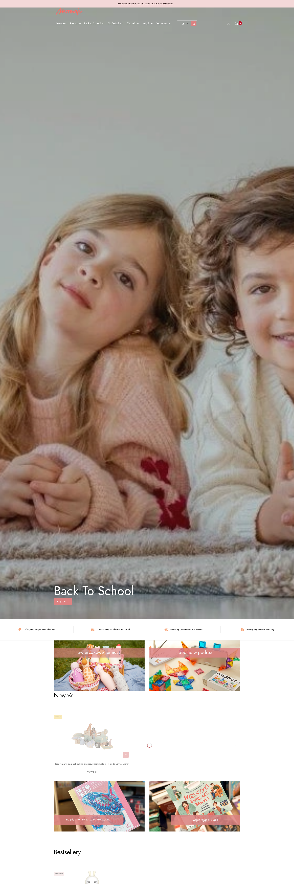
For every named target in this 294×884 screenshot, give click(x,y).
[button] (193, 23)
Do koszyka (126, 755)
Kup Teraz (62, 601)
